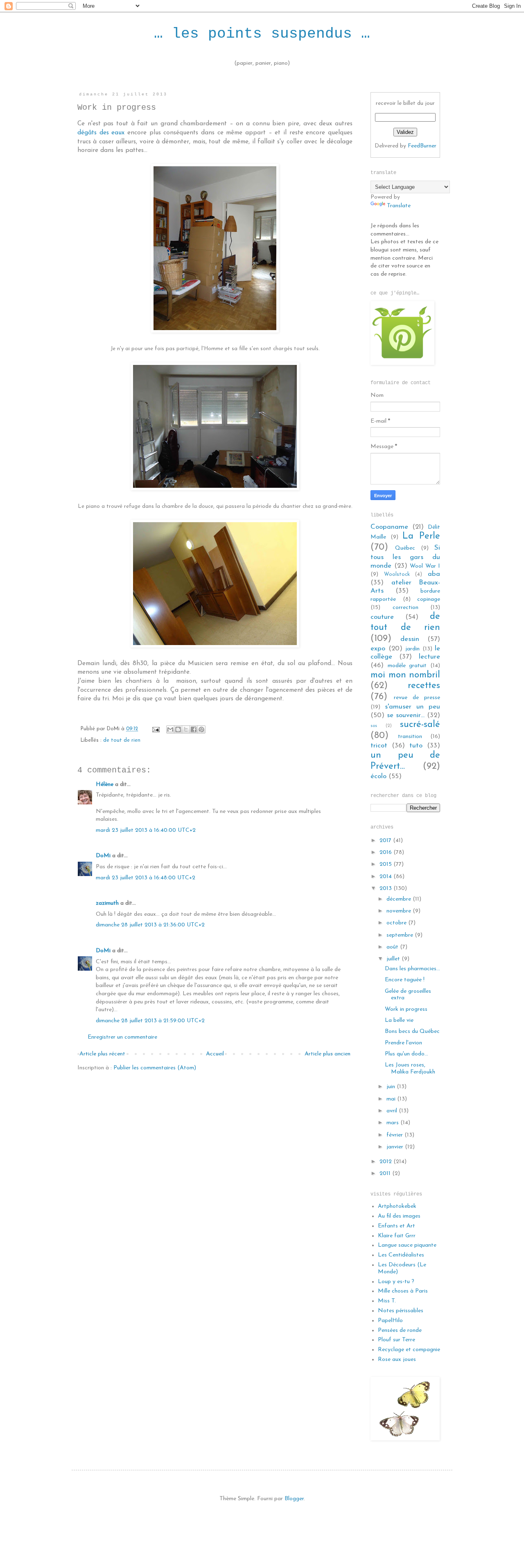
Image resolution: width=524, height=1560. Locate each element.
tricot (378, 745)
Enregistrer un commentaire (122, 1037)
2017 (386, 841)
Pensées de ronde (400, 1330)
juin (391, 1087)
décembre (399, 899)
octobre (397, 923)
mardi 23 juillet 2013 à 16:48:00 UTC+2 (145, 878)
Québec (405, 548)
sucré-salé (420, 724)
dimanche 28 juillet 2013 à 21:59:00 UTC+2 (150, 1021)
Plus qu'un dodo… (406, 1054)
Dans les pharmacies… (412, 969)
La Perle (421, 536)
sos (373, 726)
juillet (394, 959)
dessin (409, 639)
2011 (385, 1174)
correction (405, 608)
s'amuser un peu (412, 706)
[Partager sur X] (186, 729)
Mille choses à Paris (403, 1291)
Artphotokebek (397, 1206)
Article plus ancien (327, 1054)
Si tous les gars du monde (405, 556)
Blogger (294, 1499)
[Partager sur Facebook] (194, 729)
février (395, 1135)
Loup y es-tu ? (396, 1282)
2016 (386, 852)
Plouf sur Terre (396, 1340)
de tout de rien (121, 740)
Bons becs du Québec (412, 1031)
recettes (424, 686)
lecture (429, 656)
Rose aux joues (397, 1359)
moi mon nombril (405, 675)
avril (392, 1111)
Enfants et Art (396, 1226)
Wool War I (425, 566)
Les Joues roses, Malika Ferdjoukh (410, 1068)
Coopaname (389, 526)
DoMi (103, 856)
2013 (386, 888)
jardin (412, 649)
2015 (386, 864)
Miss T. (387, 1301)
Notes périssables (400, 1311)
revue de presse (417, 698)
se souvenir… (406, 715)
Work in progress (406, 1009)
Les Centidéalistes (401, 1255)
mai (391, 1099)
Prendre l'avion (403, 1043)
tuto (415, 745)
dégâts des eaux (100, 132)
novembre (399, 911)
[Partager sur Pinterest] (201, 729)
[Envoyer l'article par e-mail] (155, 729)
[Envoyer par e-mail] (170, 729)
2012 (386, 1162)
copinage (428, 599)
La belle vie (399, 1020)
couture (382, 617)
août (393, 947)
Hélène (104, 784)
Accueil (215, 1054)
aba (434, 574)
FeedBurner (422, 146)
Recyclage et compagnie (409, 1350)
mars (393, 1123)
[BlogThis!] (178, 729)
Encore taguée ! (405, 980)
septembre (400, 935)
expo (377, 648)
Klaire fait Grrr (397, 1236)
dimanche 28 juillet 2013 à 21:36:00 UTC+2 (150, 925)
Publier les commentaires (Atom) (154, 1068)
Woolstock (397, 574)
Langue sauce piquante (407, 1245)
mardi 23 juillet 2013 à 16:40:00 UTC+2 (146, 830)
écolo (378, 776)
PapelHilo (390, 1321)
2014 (386, 877)
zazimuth (107, 903)
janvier (395, 1147)
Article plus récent (102, 1054)
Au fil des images (399, 1216)
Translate (399, 206)
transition (410, 737)
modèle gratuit (407, 666)
